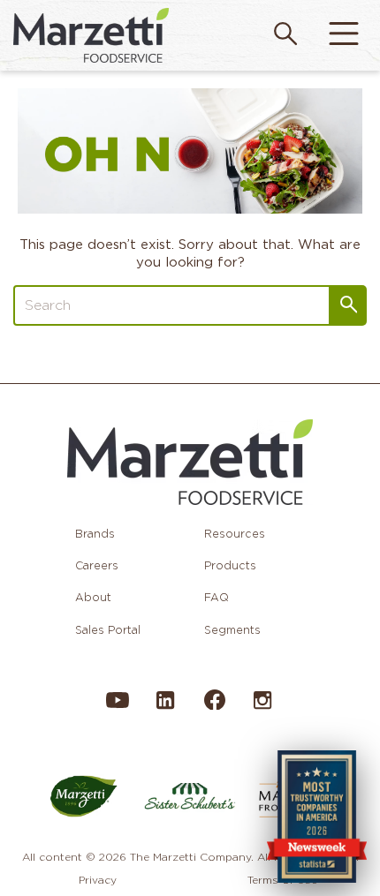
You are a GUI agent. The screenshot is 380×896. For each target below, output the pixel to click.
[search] (285, 35)
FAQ (216, 597)
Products (230, 565)
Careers (96, 565)
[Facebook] (213, 706)
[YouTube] (117, 708)
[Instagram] (262, 708)
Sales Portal (108, 629)
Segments (232, 629)
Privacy (98, 879)
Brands (95, 533)
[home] (91, 35)
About (93, 597)
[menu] (344, 35)
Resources (234, 533)
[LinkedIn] (165, 708)
